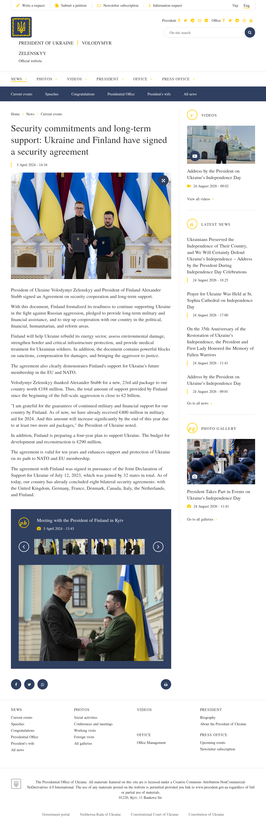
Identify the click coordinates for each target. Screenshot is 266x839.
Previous (24, 547)
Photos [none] (45, 78)
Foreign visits (84, 736)
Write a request (33, 5)
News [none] (17, 78)
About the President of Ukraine (223, 723)
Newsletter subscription (120, 5)
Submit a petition (74, 5)
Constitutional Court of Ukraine (154, 814)
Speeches (51, 93)
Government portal (56, 814)
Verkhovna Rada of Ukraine (100, 814)
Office (144, 734)
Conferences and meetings (93, 723)
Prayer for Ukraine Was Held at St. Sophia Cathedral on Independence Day (220, 300)
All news (190, 93)
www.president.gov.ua (212, 787)
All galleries (83, 743)
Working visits (85, 730)
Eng (247, 5)
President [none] (108, 78)
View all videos (199, 198)
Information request (167, 5)
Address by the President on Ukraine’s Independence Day (214, 174)
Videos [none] (75, 78)
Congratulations (83, 93)
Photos (82, 709)
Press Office (214, 734)
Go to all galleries (200, 519)
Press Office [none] (176, 78)
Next (158, 547)
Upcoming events (212, 742)
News (30, 113)
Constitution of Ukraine (206, 814)
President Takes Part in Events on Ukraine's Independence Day (218, 494)
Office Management (151, 742)
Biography (208, 717)
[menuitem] (21, 79)
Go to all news (198, 403)
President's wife (159, 93)
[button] (187, 20)
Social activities (85, 717)
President (211, 709)
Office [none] (141, 78)
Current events (21, 93)
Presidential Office (121, 93)
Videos (144, 709)
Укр (235, 5)
